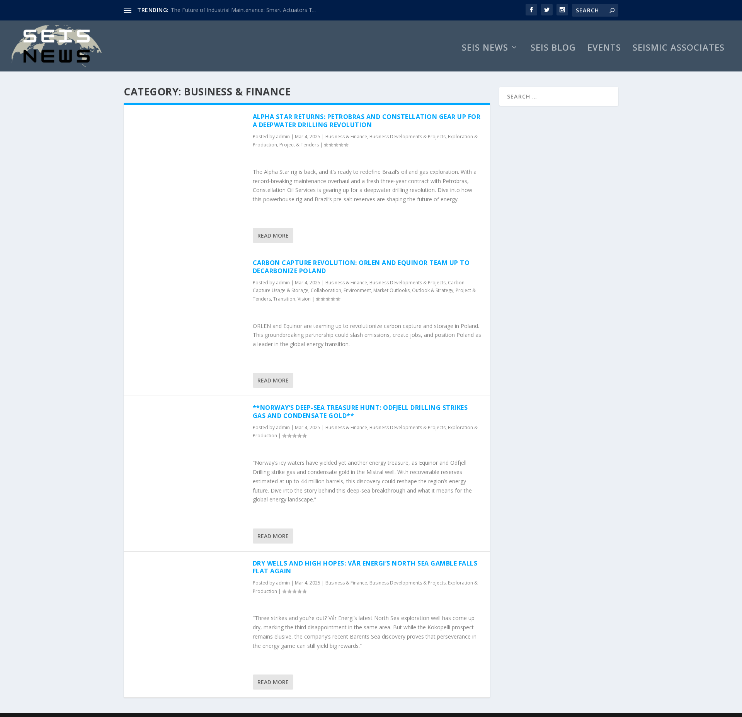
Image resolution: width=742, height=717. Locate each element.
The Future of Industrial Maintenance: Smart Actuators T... (243, 10)
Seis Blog (553, 48)
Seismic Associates (679, 48)
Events (604, 48)
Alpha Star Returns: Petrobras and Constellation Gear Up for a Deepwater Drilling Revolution (367, 120)
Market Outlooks (391, 290)
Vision (304, 299)
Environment (357, 290)
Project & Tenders (299, 144)
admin (283, 136)
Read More (273, 235)
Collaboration (326, 290)
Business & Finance (346, 136)
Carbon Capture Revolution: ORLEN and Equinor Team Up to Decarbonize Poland (361, 266)
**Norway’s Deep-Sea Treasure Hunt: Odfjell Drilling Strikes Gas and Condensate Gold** (360, 411)
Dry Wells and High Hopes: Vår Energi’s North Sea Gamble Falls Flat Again (365, 567)
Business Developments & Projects (407, 136)
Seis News (485, 48)
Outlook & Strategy (432, 290)
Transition (284, 299)
